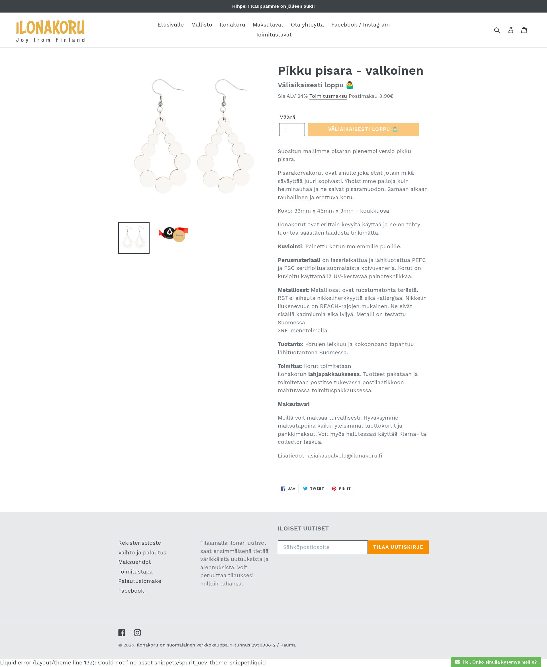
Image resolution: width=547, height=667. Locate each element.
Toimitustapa (135, 571)
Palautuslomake (139, 581)
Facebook (131, 590)
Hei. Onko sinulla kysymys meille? (498, 662)
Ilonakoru (147, 645)
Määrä (287, 117)
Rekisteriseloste (139, 543)
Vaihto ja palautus (142, 552)
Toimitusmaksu (328, 96)
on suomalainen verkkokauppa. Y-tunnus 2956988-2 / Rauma (228, 645)
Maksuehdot (134, 562)
